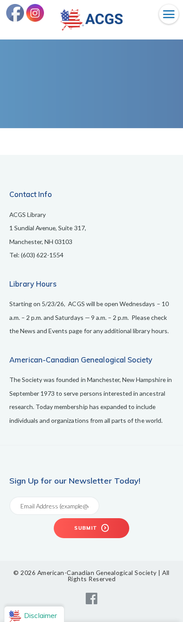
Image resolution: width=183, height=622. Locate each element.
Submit (86, 528)
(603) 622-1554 (42, 255)
